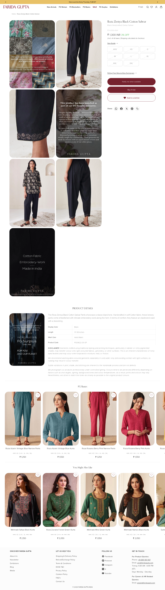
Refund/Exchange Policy (65, 560)
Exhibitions (14, 563)
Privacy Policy (61, 570)
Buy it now (131, 90)
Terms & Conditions (63, 563)
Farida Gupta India (85, 587)
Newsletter (14, 560)
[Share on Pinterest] (132, 109)
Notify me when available (131, 81)
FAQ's (58, 578)
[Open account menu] (156, 7)
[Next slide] (158, 424)
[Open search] (147, 7)
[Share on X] (127, 109)
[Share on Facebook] (121, 109)
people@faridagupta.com (146, 583)
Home (14, 14)
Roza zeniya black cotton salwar (28, 14)
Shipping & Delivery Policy (66, 556)
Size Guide (111, 43)
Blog (12, 567)
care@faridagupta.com (145, 563)
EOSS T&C (60, 567)
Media (12, 570)
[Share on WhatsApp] (116, 109)
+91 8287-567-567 (144, 560)
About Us (13, 556)
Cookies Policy (62, 574)
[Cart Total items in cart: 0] (161, 7)
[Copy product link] (137, 109)
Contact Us (60, 581)
